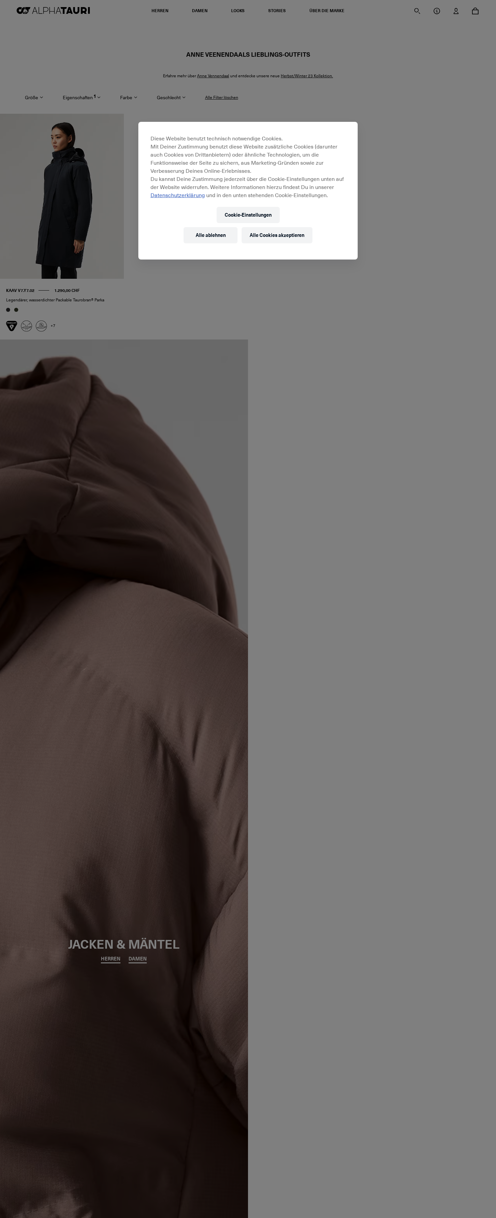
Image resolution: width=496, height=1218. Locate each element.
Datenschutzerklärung (177, 195)
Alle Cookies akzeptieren (277, 235)
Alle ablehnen (211, 235)
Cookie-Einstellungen (248, 214)
